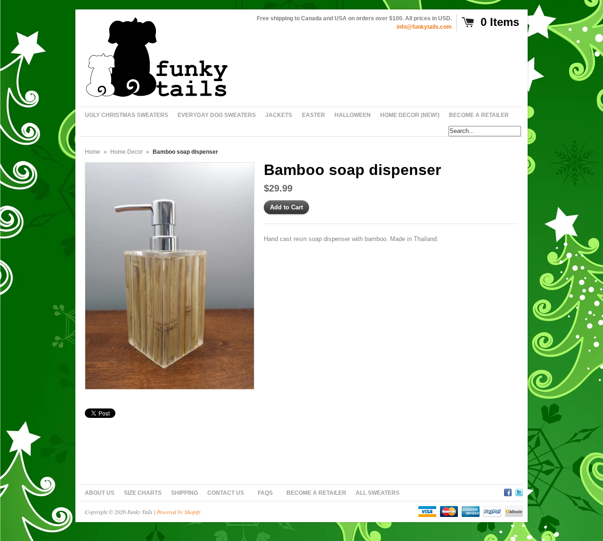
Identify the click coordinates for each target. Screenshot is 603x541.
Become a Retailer (316, 493)
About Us (99, 493)
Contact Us (225, 493)
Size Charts (143, 493)
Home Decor (126, 152)
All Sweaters (377, 493)
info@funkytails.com (424, 27)
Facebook (508, 491)
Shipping (184, 493)
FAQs (265, 493)
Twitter (519, 491)
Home (92, 152)
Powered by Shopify (179, 512)
